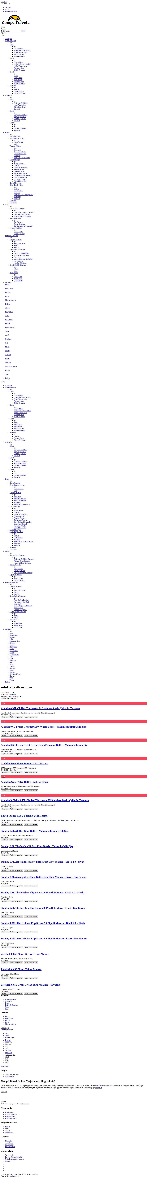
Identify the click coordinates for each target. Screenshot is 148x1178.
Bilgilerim (8, 1141)
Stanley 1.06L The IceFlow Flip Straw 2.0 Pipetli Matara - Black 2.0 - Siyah (43, 923)
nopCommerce (15, 1176)
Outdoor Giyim (10, 999)
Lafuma (8, 1020)
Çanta (7, 1007)
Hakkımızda (9, 1112)
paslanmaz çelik (10, 1055)
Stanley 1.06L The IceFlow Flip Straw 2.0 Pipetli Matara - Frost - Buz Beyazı (44, 938)
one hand (8, 1050)
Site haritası (9, 1132)
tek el (7, 1062)
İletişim (7, 1127)
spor (6, 1059)
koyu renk (8, 1044)
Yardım (7, 1130)
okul (6, 1048)
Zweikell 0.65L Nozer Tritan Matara (21, 969)
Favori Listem (10, 1147)
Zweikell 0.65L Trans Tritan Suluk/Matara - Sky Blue (30, 984)
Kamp (7, 1003)
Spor (6, 1009)
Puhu (7, 1022)
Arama (7, 1161)
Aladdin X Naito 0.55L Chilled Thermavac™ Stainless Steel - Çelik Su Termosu (45, 800)
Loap (7, 1016)
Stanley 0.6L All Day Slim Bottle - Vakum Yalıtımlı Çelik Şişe (35, 831)
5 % (3, 703)
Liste (14, 695)
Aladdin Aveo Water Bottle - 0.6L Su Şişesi (24, 781)
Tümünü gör (5, 1066)
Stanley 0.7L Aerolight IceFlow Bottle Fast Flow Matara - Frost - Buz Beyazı (43, 877)
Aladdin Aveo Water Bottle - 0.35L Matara (24, 763)
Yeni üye (8, 7)
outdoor (8, 1052)
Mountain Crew (10, 1024)
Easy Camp (9, 1018)
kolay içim (8, 1043)
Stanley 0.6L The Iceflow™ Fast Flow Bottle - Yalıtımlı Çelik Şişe (37, 846)
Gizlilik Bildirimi (11, 1114)
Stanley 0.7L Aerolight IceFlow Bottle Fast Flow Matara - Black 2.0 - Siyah (42, 861)
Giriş (7, 9)
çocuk (7, 1035)
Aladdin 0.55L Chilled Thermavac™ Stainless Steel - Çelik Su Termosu (40, 708)
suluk (6, 1061)
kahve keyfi (10, 1037)
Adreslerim (9, 1143)
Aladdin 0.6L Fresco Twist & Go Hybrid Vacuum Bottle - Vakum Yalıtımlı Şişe (44, 745)
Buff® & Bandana (11, 1005)
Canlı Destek (9, 1076)
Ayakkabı (8, 1001)
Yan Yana (8, 695)
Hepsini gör (5, 1028)
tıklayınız (98, 1088)
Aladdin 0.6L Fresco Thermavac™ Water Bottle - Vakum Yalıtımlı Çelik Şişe (43, 726)
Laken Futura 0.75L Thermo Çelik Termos (24, 815)
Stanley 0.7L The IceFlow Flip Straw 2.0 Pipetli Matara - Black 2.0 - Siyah (42, 892)
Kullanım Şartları (11, 1118)
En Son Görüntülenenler (13, 1157)
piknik (7, 1057)
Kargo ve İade (10, 1116)
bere (6, 1033)
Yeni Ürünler (9, 1155)
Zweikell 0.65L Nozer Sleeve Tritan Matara (25, 954)
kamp (8, 1040)
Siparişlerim (9, 1145)
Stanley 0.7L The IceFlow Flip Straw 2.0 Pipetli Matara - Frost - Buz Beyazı (43, 907)
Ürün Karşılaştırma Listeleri (14, 1159)
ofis (6, 1046)
